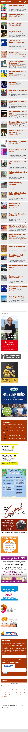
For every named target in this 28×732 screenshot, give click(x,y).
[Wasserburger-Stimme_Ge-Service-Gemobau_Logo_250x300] (9, 445)
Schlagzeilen (15, 16)
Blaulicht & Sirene (16, 93)
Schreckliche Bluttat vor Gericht (18, 122)
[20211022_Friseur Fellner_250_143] (9, 604)
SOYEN (19, 105)
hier (16, 652)
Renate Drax (12, 7)
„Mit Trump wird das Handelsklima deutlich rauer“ (17, 41)
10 (24, 689)
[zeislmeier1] (9, 631)
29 (16, 694)
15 (16, 691)
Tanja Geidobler (12, 64)
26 (5, 694)
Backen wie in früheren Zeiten (17, 246)
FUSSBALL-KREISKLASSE (22, 54)
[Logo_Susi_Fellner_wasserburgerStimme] (9, 586)
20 (9, 692)
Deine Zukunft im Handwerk (16, 6)
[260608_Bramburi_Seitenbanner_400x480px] (14, 468)
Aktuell (13, 65)
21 (12, 692)
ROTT (20, 16)
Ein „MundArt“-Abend (15, 32)
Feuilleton (25, 33)
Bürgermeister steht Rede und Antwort (17, 72)
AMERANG (21, 186)
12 (5, 691)
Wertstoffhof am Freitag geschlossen (15, 183)
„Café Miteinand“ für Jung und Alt (17, 162)
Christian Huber (12, 123)
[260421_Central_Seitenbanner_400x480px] (14, 502)
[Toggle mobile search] (25, 2)
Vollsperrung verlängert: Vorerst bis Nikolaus (18, 235)
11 (1, 691)
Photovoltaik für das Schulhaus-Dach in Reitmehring (17, 194)
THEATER (19, 84)
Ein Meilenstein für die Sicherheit (15, 424)
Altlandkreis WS (11, 16)
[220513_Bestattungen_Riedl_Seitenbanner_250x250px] (14, 557)
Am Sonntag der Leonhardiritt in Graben (18, 173)
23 (20, 692)
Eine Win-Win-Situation (15, 23)
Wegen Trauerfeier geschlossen (17, 141)
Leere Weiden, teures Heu (15, 435)
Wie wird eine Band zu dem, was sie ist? (18, 112)
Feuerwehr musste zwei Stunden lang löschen (18, 287)
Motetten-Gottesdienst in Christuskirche (16, 131)
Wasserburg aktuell (15, 134)
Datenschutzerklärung (14, 659)
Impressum (16, 705)
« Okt (2, 696)
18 (1, 692)
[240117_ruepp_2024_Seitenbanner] (9, 363)
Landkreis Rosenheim (15, 25)
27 (9, 694)
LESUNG (16, 228)
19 (5, 692)
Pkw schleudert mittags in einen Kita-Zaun (18, 266)
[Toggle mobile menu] (20, 2)
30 (20, 694)
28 (12, 694)
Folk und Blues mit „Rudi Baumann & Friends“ (16, 256)
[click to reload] (8, 666)
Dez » (5, 696)
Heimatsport (11, 54)
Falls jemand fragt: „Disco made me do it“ (17, 150)
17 (24, 691)
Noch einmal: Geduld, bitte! (16, 14)
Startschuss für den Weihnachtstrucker (14, 204)
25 (1, 694)
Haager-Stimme (14, 44)
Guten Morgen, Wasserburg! (16, 297)
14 (12, 691)
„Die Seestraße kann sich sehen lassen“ (17, 102)
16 (20, 691)
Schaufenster (18, 44)
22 (16, 692)
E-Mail (3, 653)
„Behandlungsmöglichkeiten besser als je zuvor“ (16, 62)
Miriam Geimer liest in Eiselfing (17, 226)
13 (9, 691)
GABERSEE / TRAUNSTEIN (18, 124)
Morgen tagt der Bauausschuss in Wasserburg (17, 215)
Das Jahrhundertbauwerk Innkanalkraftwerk (16, 277)
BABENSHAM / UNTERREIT (23, 238)
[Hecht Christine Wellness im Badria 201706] (9, 617)
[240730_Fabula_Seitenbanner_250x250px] (9, 537)
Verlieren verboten (14, 52)
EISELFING (23, 75)
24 (24, 692)
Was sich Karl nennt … (15, 82)
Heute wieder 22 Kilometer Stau (18, 91)
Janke (4, 424)
